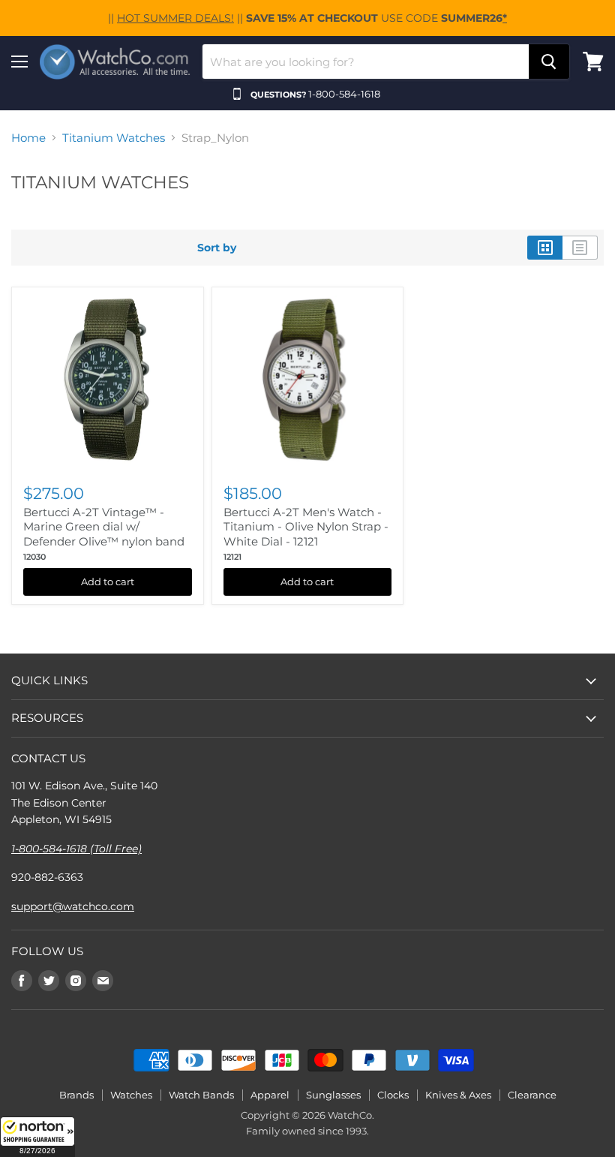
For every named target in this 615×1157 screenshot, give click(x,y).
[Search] (549, 61)
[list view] (580, 248)
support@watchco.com (72, 906)
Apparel (270, 1095)
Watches (131, 1095)
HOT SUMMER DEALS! (175, 18)
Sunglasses (333, 1095)
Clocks (393, 1095)
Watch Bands (201, 1095)
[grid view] (544, 248)
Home (28, 137)
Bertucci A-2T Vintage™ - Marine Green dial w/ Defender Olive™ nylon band (103, 526)
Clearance (532, 1095)
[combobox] (365, 61)
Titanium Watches (113, 137)
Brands (76, 1095)
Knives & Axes (458, 1095)
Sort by (216, 248)
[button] (37, 1136)
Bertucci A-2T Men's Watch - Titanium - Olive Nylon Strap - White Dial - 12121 (306, 526)
